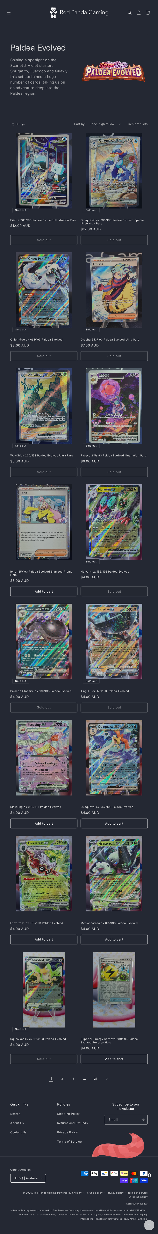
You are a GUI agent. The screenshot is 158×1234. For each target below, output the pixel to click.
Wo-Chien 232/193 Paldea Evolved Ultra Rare (41, 455)
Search (15, 1113)
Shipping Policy (68, 1113)
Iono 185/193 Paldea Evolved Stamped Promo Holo (41, 573)
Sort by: (80, 124)
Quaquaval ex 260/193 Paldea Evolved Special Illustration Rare (112, 221)
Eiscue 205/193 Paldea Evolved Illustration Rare (43, 220)
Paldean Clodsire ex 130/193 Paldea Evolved (41, 691)
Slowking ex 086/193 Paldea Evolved (35, 807)
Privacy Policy (67, 1132)
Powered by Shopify (69, 1192)
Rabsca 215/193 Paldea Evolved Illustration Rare (113, 455)
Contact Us (18, 1132)
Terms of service (138, 1192)
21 (95, 1078)
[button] (8, 12)
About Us (17, 1123)
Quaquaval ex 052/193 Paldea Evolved (107, 807)
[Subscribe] (143, 1119)
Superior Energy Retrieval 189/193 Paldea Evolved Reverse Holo (109, 1040)
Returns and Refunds (72, 1123)
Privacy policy (115, 1192)
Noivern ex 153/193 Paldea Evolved (105, 571)
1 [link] (51, 1078)
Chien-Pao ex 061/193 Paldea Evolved (36, 339)
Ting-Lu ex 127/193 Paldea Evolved (105, 691)
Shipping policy (138, 1196)
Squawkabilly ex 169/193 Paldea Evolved (38, 1039)
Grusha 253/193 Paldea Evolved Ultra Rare (110, 339)
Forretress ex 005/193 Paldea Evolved (36, 923)
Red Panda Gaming (45, 1192)
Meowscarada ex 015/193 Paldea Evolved (109, 923)
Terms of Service (69, 1141)
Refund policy (94, 1192)
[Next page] (106, 1078)
